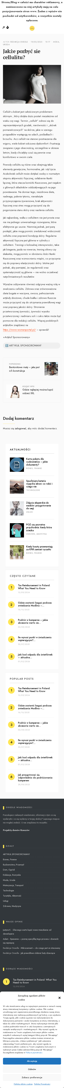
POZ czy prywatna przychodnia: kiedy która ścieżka (39, 527)
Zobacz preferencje (32, 1077)
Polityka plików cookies (23, 1084)
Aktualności (20, 449)
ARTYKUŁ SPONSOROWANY (16, 854)
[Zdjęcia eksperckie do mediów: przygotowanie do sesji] (17, 508)
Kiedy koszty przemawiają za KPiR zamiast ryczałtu (39, 548)
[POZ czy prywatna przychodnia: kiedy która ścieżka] (17, 530)
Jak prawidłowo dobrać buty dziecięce (38, 953)
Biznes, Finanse (34, 468)
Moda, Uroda (9, 880)
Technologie (33, 490)
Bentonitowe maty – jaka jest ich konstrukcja (24, 368)
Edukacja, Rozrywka (12, 874)
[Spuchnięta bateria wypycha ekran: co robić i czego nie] (17, 487)
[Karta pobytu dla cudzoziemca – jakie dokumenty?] (17, 465)
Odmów (32, 1069)
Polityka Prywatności (42, 1084)
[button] (59, 997)
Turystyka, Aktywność (12, 895)
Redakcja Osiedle (19, 42)
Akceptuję (32, 1061)
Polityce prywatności (34, 1052)
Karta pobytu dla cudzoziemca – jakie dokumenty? (36, 461)
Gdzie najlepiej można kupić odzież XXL (37, 390)
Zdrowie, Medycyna (36, 534)
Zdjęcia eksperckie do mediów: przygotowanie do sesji (38, 505)
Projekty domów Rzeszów (16, 830)
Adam (5, 938)
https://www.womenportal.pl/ (19, 330)
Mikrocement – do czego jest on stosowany (40, 948)
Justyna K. (7, 929)
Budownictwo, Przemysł (13, 864)
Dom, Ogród (9, 869)
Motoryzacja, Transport (13, 885)
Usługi (29, 512)
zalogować (20, 428)
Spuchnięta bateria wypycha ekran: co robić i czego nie (39, 483)
